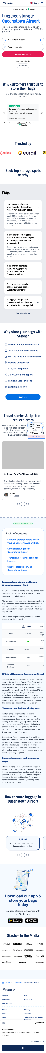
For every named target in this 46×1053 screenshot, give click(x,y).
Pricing (27, 1009)
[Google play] (15, 920)
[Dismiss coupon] (43, 423)
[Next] (26, 504)
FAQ (3, 1013)
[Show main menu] (42, 3)
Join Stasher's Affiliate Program (33, 1018)
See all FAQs (21, 313)
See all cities (7, 1003)
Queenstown (23, 66)
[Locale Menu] (31, 3)
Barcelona (6, 1000)
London (5, 996)
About (4, 1009)
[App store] (31, 920)
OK (23, 1048)
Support (27, 1013)
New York (28, 1000)
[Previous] (19, 504)
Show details (36, 1042)
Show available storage (23, 54)
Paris (26, 996)
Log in (36, 3)
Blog (4, 1017)
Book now (23, 397)
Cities (8, 983)
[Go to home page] (8, 3)
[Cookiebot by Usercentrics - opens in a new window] (34, 1023)
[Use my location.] (41, 40)
